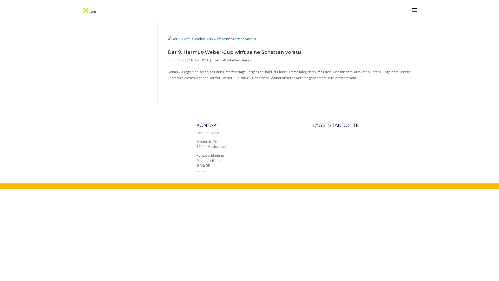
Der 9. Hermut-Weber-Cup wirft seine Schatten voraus (234, 52)
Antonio (180, 60)
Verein (247, 60)
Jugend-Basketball (226, 60)
